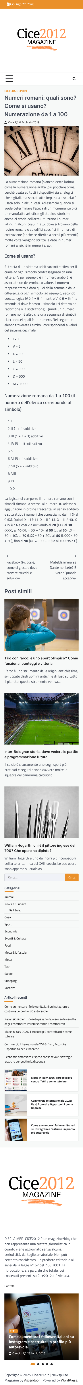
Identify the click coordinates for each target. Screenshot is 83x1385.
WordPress (69, 1380)
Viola (11, 122)
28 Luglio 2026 (36, 1353)
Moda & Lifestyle (15, 952)
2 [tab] (38, 1364)
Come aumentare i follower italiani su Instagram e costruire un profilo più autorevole (36, 1008)
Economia (10, 931)
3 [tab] (43, 1364)
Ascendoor (32, 1380)
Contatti (9, 1286)
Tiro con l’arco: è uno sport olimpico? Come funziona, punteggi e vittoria (41, 661)
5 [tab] (51, 1364)
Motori (8, 959)
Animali (9, 897)
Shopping (10, 980)
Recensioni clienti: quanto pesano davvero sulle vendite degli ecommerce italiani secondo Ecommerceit (40, 1021)
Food (7, 945)
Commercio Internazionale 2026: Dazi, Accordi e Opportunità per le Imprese (35, 1046)
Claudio (16, 1353)
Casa (7, 917)
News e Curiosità (15, 904)
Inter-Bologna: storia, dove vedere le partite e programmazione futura (41, 754)
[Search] (74, 78)
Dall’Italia (15, 910)
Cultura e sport (15, 91)
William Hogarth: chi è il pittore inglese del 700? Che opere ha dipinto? (39, 848)
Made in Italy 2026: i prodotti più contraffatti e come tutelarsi (51, 1079)
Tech (7, 966)
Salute (8, 973)
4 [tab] (47, 1364)
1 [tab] (33, 1364)
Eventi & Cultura (15, 938)
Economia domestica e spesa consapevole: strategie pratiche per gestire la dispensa (38, 1059)
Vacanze (9, 987)
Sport (8, 924)
